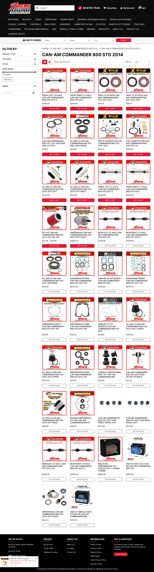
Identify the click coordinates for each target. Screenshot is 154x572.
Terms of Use (95, 544)
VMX (54, 29)
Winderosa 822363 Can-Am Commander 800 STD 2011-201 (81, 374)
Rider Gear (51, 19)
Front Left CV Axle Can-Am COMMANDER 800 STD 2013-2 (53, 97)
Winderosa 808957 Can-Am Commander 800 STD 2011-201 (137, 280)
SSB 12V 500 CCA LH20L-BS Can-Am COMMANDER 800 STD (138, 466)
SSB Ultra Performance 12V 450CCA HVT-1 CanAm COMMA (109, 467)
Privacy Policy (96, 548)
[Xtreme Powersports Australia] (19, 8)
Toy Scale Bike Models (36, 29)
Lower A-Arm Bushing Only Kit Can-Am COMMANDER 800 (109, 374)
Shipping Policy (16, 34)
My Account (48, 544)
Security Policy (96, 564)
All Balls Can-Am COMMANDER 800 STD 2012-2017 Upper (52, 374)
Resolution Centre (51, 552)
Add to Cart (54, 109)
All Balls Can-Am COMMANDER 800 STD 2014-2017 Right (80, 189)
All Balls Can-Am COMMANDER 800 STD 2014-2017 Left (52, 189)
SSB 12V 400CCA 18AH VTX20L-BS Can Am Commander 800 (80, 514)
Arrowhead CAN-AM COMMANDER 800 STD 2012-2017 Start (52, 514)
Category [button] (7, 59)
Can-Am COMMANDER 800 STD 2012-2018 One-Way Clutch (54, 143)
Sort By (128, 62)
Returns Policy (96, 552)
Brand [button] (5, 86)
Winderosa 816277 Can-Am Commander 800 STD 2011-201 (53, 326)
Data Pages (95, 556)
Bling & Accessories (120, 19)
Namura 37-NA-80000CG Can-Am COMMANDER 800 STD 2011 (108, 327)
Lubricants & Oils (83, 24)
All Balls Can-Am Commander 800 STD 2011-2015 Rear (52, 280)
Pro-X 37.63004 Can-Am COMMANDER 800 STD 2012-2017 (110, 143)
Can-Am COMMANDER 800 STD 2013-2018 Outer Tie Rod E (137, 374)
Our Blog (70, 548)
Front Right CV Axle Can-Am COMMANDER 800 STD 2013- (81, 97)
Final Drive (50, 24)
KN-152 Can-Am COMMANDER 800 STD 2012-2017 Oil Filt (52, 234)
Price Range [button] (7, 69)
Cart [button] (143, 7)
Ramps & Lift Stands (119, 24)
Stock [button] (5, 64)
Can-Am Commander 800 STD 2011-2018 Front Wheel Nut (108, 420)
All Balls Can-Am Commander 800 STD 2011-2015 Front (80, 143)
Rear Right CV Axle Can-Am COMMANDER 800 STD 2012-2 (137, 234)
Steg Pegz (139, 24)
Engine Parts (67, 19)
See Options (54, 246)
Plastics (101, 24)
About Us (118, 29)
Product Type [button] (8, 54)
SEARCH (124, 40)
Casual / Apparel (17, 24)
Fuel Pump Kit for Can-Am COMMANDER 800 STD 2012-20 (138, 143)
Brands (91, 29)
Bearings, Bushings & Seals (92, 19)
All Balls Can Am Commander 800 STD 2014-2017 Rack (52, 420)
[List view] (49, 62)
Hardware (65, 24)
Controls (35, 24)
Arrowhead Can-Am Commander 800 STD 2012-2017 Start (80, 234)
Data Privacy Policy (98, 560)
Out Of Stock (110, 246)
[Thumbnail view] (44, 62)
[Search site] (37, 8)
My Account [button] (128, 8)
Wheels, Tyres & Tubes (72, 29)
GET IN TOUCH (121, 554)
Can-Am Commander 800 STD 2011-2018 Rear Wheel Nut (138, 420)
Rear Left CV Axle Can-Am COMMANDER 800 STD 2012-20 (110, 234)
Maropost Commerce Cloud (107, 569)
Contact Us (132, 29)
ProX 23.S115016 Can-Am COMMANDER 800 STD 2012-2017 (109, 97)
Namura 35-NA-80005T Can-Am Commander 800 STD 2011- (109, 280)
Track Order (48, 548)
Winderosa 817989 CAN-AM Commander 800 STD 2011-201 (81, 326)
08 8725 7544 (91, 8)
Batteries (13, 19)
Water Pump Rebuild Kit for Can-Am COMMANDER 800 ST (80, 420)
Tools (38, 19)
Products (104, 29)
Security (27, 19)
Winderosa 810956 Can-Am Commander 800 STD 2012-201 (81, 280)
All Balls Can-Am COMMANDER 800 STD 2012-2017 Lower (136, 326)
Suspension (14, 29)
